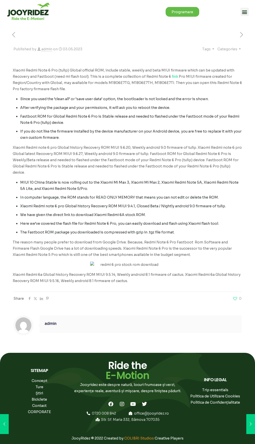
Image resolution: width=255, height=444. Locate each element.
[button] (245, 12)
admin (46, 49)
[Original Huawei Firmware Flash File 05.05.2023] (250, 424)
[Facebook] (111, 404)
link (175, 76)
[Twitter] (144, 404)
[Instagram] (122, 404)
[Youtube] (133, 404)
